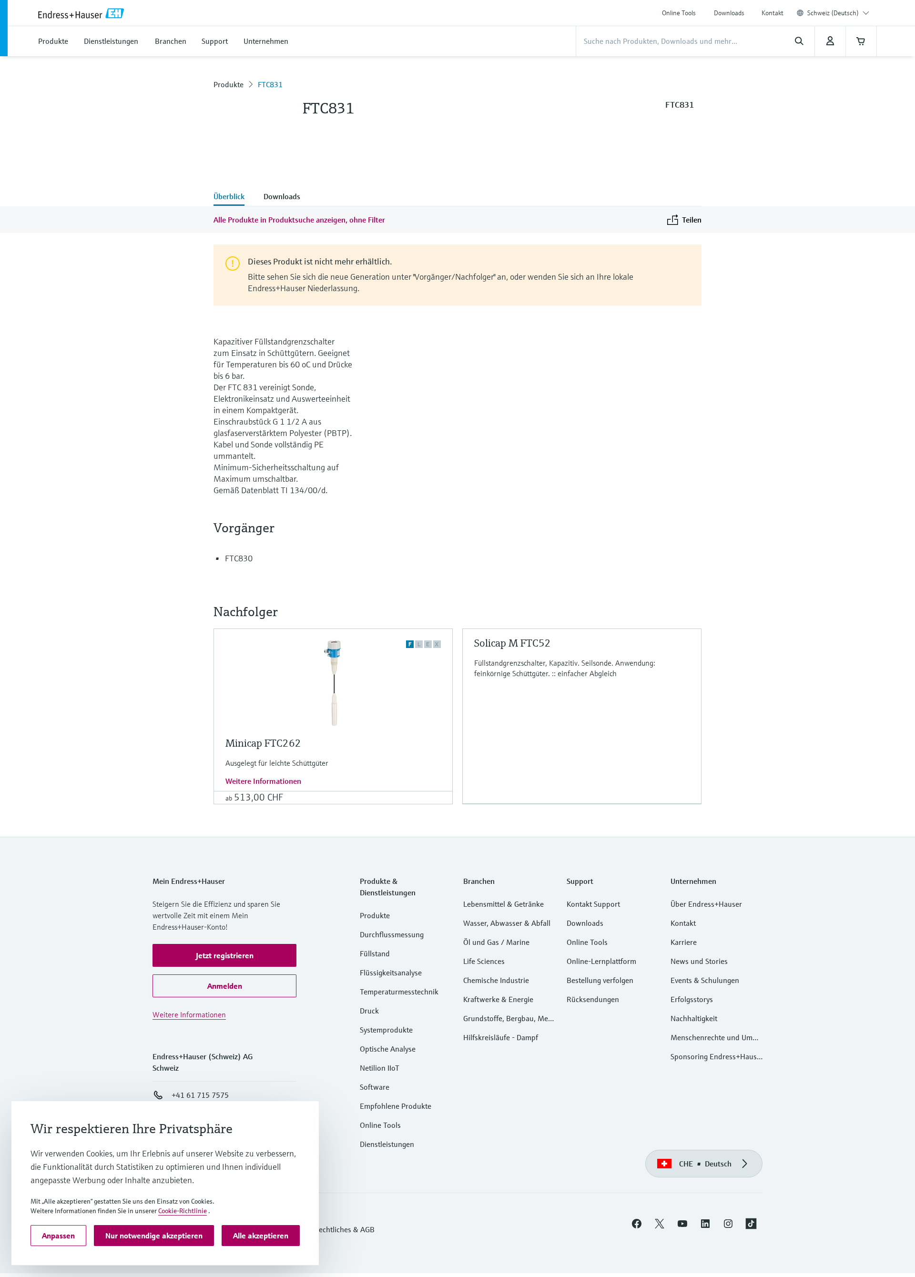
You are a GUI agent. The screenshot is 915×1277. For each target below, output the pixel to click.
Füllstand (375, 953)
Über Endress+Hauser (706, 904)
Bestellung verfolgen (600, 980)
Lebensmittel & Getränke (503, 904)
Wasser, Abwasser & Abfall (506, 923)
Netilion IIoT (379, 1068)
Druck (369, 1010)
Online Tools (679, 13)
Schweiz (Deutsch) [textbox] (833, 13)
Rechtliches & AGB (344, 1229)
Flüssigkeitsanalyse (391, 972)
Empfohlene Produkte (395, 1106)
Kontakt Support (593, 904)
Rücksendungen (593, 999)
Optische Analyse (388, 1049)
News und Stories (699, 961)
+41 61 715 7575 (200, 1095)
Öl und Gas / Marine (496, 942)
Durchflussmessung (392, 934)
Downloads (729, 13)
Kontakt (772, 13)
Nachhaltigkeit (694, 1018)
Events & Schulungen (705, 980)
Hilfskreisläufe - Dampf (500, 1037)
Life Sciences (484, 961)
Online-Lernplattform (601, 961)
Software (374, 1087)
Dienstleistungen (387, 1144)
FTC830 (239, 558)
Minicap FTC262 (263, 743)
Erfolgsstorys (692, 999)
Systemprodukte (386, 1029)
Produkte (229, 84)
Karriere (684, 942)
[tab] (234, 197)
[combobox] (838, 13)
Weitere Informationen (263, 781)
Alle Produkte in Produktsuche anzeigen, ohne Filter (299, 219)
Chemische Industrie (496, 980)
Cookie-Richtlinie (182, 1210)
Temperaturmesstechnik (399, 991)
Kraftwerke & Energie (498, 999)
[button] (224, 955)
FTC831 (270, 84)
